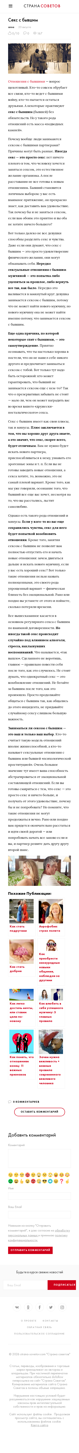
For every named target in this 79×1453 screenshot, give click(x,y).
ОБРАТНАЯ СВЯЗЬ (39, 1327)
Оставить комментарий (40, 1111)
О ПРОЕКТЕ (29, 1320)
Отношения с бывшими (26, 81)
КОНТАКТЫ (50, 1320)
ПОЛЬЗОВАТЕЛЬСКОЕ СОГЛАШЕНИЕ (39, 1333)
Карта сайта (39, 1425)
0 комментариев (26, 1101)
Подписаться (65, 1284)
